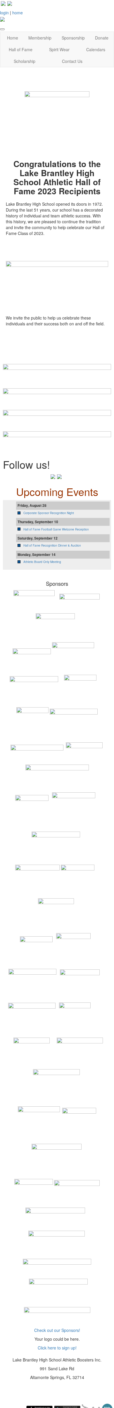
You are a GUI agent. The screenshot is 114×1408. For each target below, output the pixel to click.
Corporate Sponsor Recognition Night (48, 513)
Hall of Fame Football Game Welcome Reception (56, 529)
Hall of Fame (20, 49)
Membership (39, 38)
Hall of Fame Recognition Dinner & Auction (52, 545)
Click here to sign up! (57, 1348)
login (4, 13)
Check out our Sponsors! (57, 1330)
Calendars (95, 49)
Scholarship (24, 61)
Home (12, 38)
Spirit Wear (59, 49)
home (17, 13)
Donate (101, 38)
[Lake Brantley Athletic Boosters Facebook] (3, 3)
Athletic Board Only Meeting (42, 562)
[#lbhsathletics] (9, 3)
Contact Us (72, 61)
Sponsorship (73, 38)
